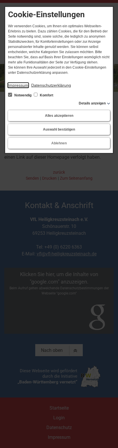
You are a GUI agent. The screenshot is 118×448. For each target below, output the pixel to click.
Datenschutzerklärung (51, 85)
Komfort (46, 95)
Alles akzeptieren (59, 116)
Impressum (18, 85)
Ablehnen (59, 143)
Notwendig (22, 95)
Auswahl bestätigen (59, 129)
